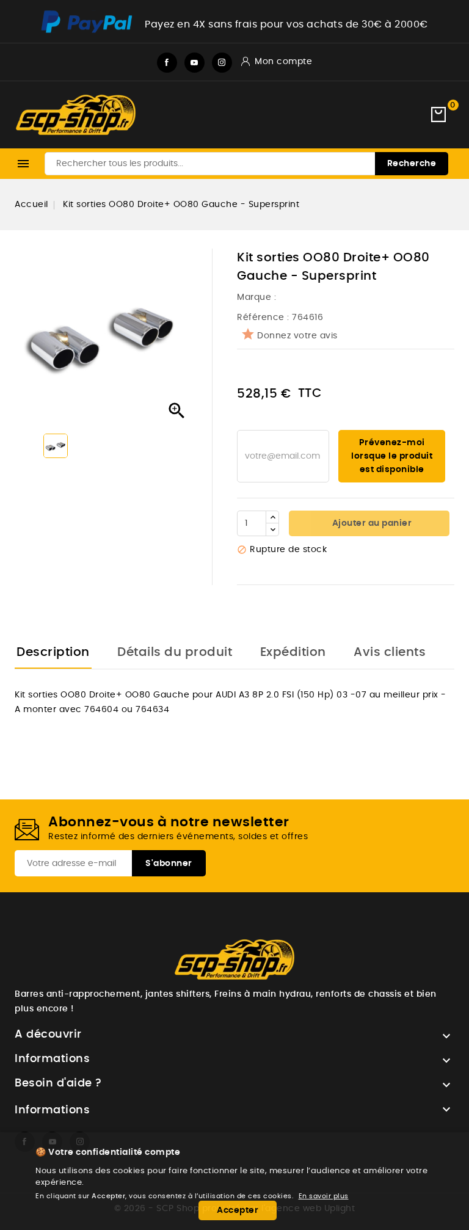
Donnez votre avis (297, 336)
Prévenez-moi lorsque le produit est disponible (391, 456)
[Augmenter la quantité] (272, 517)
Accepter (237, 1210)
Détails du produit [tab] (174, 652)
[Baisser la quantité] (272, 529)
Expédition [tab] (293, 652)
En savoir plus (324, 1196)
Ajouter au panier (371, 523)
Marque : (258, 297)
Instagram (222, 63)
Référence (261, 317)
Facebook (167, 63)
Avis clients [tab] (390, 652)
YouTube (194, 63)
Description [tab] (53, 652)
